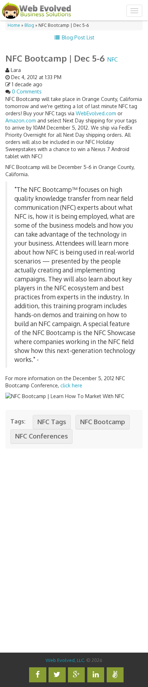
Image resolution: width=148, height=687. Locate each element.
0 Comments (27, 91)
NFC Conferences (41, 436)
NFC (112, 59)
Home (14, 25)
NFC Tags (51, 422)
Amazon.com (20, 120)
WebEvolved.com (96, 113)
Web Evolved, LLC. (65, 660)
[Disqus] (74, 548)
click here (71, 385)
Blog (29, 25)
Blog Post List (77, 37)
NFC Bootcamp (102, 422)
